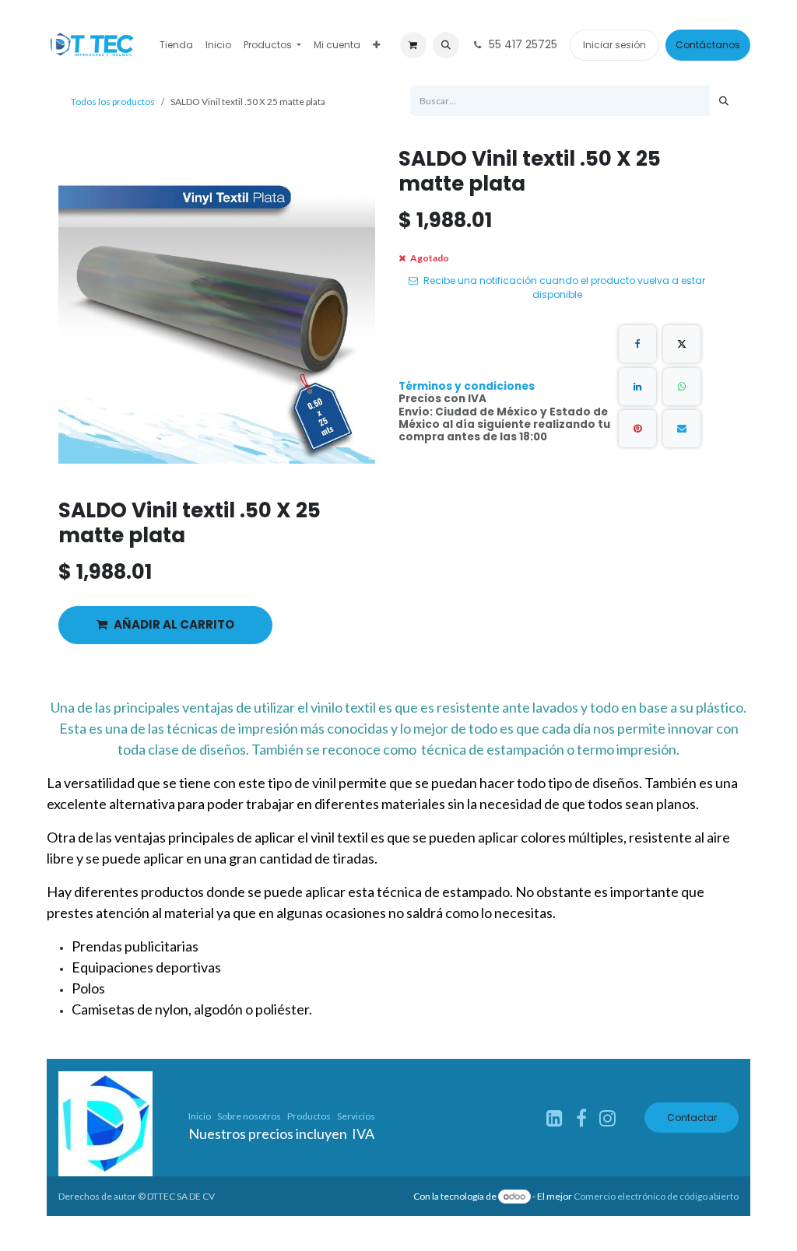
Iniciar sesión (614, 44)
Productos (309, 1116)
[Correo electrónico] (681, 428)
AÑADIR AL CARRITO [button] (174, 624)
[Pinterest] (637, 428)
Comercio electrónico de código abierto (656, 1196)
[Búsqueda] (724, 101)
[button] (446, 45)
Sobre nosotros (249, 1116)
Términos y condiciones (466, 386)
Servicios (356, 1116)
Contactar (692, 1117)
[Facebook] (637, 344)
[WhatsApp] (681, 386)
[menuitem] (176, 45)
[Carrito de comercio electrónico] (413, 45)
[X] (681, 344)
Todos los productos (113, 101)
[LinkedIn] (637, 386)
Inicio (199, 1116)
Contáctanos (708, 44)
